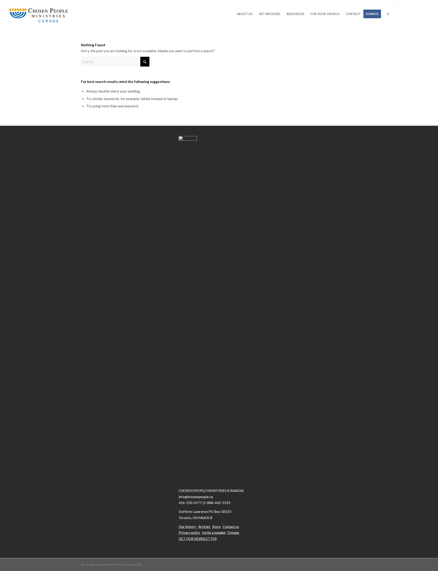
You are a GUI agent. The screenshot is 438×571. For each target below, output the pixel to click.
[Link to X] (405, 13)
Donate (233, 532)
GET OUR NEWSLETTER (198, 539)
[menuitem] (245, 14)
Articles (204, 527)
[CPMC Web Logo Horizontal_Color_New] (38, 14)
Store (216, 527)
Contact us (231, 527)
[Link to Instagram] (425, 13)
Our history (187, 527)
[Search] (388, 14)
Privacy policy (189, 532)
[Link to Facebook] (412, 13)
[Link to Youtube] (419, 13)
